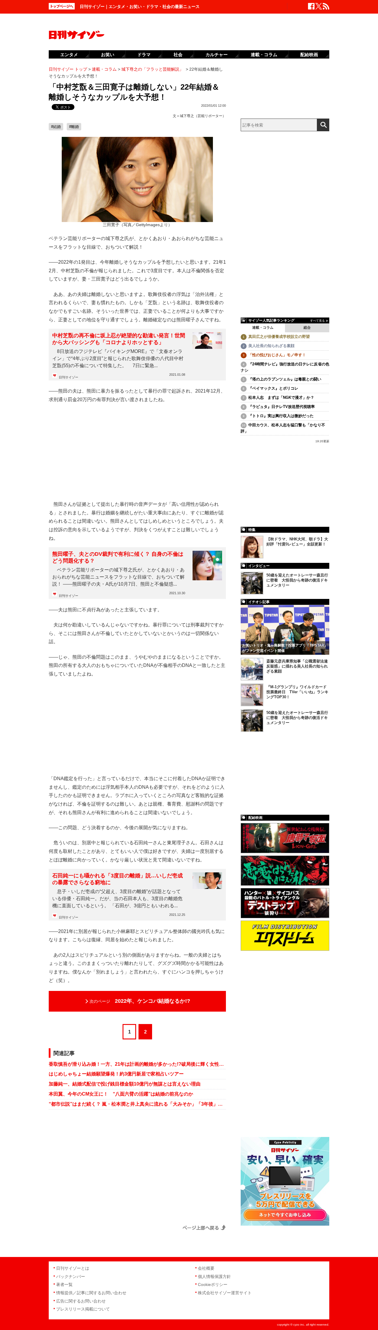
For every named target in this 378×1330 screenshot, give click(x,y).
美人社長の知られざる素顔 (271, 346)
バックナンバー (70, 1276)
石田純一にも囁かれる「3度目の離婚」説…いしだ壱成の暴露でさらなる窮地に (117, 879)
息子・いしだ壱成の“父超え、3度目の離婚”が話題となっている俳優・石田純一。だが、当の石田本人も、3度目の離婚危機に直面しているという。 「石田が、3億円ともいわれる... (117, 898)
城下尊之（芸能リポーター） (203, 116)
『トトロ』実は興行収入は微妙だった (281, 416)
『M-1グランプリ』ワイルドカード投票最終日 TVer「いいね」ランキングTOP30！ (297, 692)
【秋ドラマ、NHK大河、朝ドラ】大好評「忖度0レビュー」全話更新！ (297, 541)
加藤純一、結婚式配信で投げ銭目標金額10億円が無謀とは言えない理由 (125, 1083)
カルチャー (217, 54)
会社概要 (206, 1268)
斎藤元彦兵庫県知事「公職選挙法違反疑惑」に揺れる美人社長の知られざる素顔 (297, 666)
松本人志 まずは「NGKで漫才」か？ (281, 397)
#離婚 (74, 126)
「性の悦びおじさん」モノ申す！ (277, 355)
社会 (178, 54)
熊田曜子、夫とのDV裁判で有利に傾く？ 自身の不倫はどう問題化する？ (117, 557)
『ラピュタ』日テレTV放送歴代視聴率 (281, 406)
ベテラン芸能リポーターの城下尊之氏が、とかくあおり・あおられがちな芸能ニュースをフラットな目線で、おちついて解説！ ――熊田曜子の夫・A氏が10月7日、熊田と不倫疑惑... (118, 577)
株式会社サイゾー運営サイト (225, 1292)
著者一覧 (64, 1284)
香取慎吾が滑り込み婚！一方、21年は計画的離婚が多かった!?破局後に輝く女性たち (137, 1064)
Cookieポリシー (212, 1284)
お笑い (107, 54)
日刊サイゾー (68, 377)
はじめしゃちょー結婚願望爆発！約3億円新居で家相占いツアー (116, 1073)
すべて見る (317, 320)
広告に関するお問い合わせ (81, 1301)
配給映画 (309, 54)
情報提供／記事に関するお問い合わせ (91, 1292)
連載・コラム (262, 327)
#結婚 (56, 126)
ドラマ (144, 54)
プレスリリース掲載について (83, 1309)
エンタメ (69, 54)
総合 (307, 327)
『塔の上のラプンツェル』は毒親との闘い (284, 379)
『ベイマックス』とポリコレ (273, 388)
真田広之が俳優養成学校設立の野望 (279, 336)
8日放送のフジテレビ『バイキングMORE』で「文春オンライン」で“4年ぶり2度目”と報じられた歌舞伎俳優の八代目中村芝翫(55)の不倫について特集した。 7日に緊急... (117, 358)
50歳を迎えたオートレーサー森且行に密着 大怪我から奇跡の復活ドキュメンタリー (297, 580)
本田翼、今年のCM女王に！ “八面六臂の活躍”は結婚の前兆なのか (121, 1093)
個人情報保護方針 (214, 1276)
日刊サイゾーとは (72, 1268)
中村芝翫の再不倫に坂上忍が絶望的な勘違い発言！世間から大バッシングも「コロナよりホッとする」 (118, 339)
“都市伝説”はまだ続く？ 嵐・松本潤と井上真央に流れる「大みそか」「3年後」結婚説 (137, 1104)
